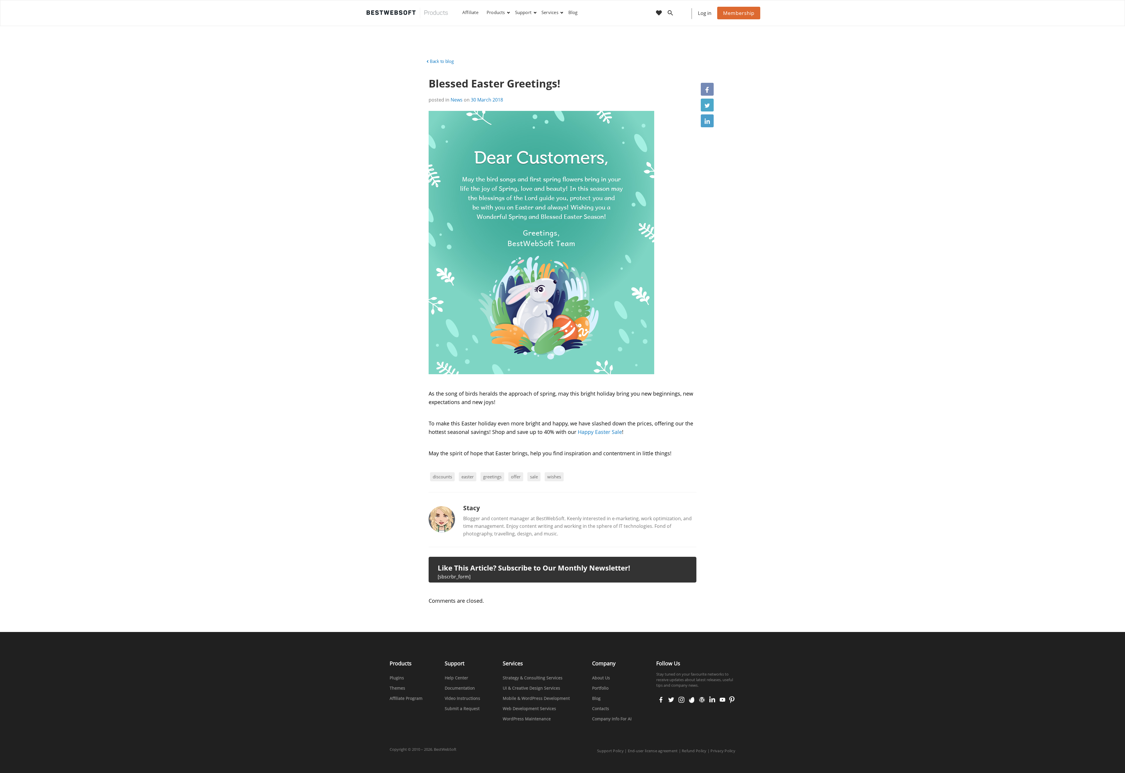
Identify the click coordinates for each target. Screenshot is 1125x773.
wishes (554, 477)
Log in (704, 13)
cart (684, 13)
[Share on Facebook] (707, 89)
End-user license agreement (653, 750)
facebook (661, 700)
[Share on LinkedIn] (707, 120)
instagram (681, 700)
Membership (738, 13)
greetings (492, 477)
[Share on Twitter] (707, 105)
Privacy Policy (722, 750)
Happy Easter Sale (600, 431)
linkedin (712, 700)
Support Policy (610, 750)
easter (467, 477)
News (457, 100)
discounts (442, 477)
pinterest (731, 700)
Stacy (471, 508)
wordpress (702, 700)
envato (691, 700)
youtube (722, 700)
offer (516, 477)
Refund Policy (694, 750)
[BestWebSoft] (407, 13)
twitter (671, 700)
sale (534, 477)
